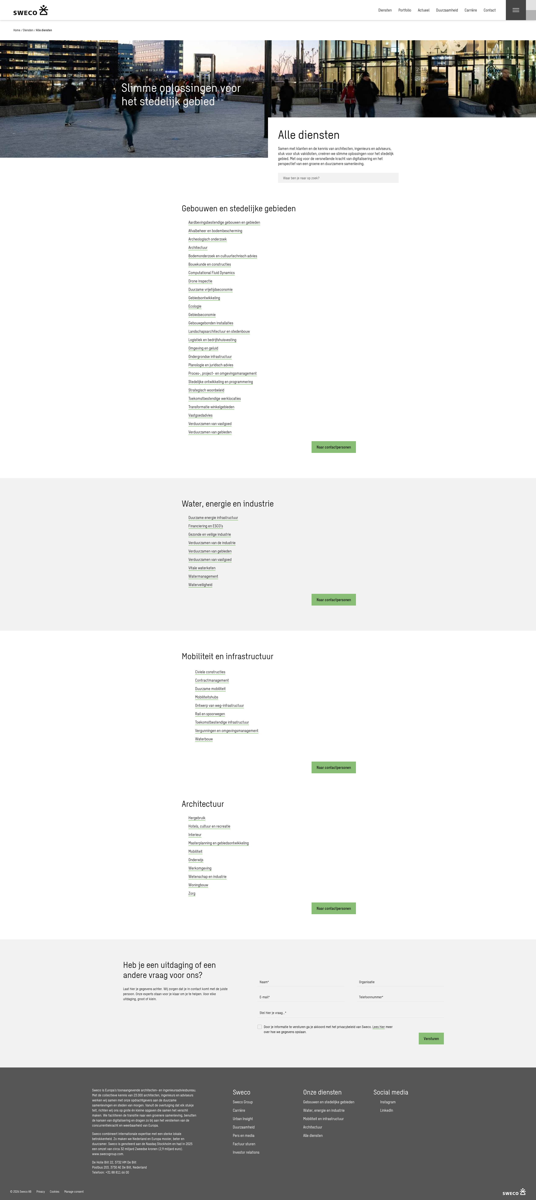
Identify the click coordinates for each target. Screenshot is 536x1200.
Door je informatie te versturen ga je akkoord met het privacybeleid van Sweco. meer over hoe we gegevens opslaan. (328, 1029)
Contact (490, 10)
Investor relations (246, 1152)
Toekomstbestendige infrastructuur (222, 722)
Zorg (191, 893)
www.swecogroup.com (107, 1154)
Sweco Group (243, 1102)
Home (16, 30)
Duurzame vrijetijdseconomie (210, 289)
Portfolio (404, 10)
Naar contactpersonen (334, 447)
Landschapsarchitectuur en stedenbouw (219, 331)
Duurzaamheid (447, 10)
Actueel (423, 10)
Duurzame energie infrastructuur (213, 517)
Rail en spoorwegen (210, 713)
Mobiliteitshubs (206, 697)
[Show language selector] (531, 5)
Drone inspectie (200, 281)
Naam (264, 982)
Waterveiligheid (200, 584)
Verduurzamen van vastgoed (210, 423)
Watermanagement (203, 576)
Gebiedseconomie (202, 314)
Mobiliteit (195, 851)
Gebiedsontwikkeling (204, 297)
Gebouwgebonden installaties (210, 323)
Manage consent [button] (74, 1191)
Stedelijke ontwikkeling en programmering (220, 381)
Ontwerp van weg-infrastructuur (219, 705)
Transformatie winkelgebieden (211, 406)
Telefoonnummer (371, 997)
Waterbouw (204, 739)
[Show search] (531, 15)
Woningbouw (198, 885)
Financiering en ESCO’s (205, 526)
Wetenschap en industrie (207, 876)
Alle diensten (313, 1135)
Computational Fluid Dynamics (211, 272)
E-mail (265, 997)
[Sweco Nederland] (30, 10)
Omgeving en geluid (203, 348)
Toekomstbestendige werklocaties (214, 398)
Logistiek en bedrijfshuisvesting (212, 339)
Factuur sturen (244, 1143)
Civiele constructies (210, 672)
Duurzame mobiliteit (210, 688)
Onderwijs (195, 859)
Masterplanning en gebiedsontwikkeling (218, 843)
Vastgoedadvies (200, 415)
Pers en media (243, 1135)
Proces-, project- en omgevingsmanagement (222, 373)
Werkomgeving (199, 868)
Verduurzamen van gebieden (210, 432)
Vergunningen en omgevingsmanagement (226, 730)
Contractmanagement (212, 680)
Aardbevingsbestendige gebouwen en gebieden (224, 222)
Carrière (471, 10)
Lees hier (378, 1027)
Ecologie (194, 306)
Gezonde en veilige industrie (209, 534)
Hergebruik (196, 817)
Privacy (40, 1191)
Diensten (385, 10)
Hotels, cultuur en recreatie (209, 826)
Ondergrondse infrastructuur (210, 356)
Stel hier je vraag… (273, 1013)
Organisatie (367, 982)
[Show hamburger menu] (516, 10)
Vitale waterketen (201, 568)
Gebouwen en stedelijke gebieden (328, 1102)
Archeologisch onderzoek (207, 239)
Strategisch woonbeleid (206, 390)
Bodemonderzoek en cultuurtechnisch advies (222, 256)
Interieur (194, 834)
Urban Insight (243, 1118)
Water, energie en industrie (324, 1110)
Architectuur (197, 247)
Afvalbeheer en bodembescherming (215, 230)
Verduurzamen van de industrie (212, 542)
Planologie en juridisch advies (210, 365)
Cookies (54, 1191)
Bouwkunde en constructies (209, 264)
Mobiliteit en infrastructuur (323, 1118)
